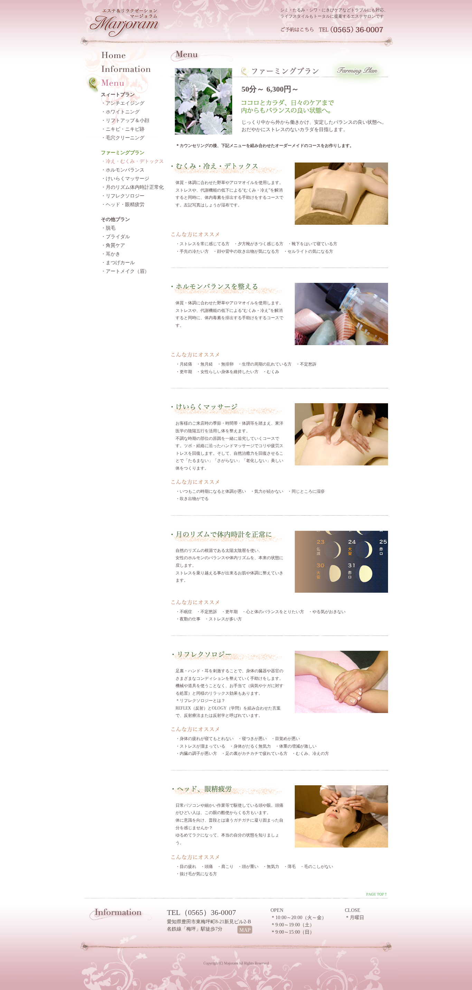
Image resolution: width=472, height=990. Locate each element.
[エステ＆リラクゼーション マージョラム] (127, 39)
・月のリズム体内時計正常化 (132, 187)
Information (126, 68)
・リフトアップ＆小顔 (125, 120)
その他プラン (115, 219)
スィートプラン (118, 94)
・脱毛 (108, 228)
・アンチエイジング (122, 103)
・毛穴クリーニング (122, 137)
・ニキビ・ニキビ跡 (122, 129)
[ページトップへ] (376, 895)
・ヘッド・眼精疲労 (122, 204)
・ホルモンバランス (122, 170)
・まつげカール (118, 262)
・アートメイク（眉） (125, 271)
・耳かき (110, 254)
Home (114, 54)
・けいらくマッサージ (125, 178)
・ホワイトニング (120, 111)
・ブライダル (115, 236)
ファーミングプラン (122, 152)
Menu (113, 82)
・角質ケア (113, 245)
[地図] (244, 932)
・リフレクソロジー (122, 195)
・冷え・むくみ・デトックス (132, 161)
